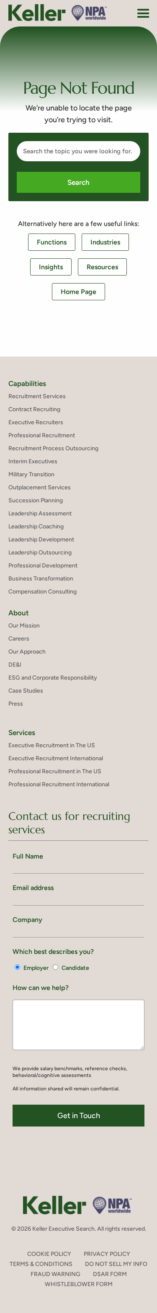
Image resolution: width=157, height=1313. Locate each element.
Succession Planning (35, 500)
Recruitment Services (37, 396)
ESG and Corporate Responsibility (52, 677)
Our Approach (27, 651)
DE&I (14, 664)
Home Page (78, 292)
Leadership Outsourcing (40, 552)
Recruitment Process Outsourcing (53, 448)
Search (78, 182)
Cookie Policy (49, 1254)
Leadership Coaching (36, 526)
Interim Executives (32, 461)
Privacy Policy (107, 1254)
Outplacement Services (39, 487)
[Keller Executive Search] (57, 12)
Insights (51, 267)
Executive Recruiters (35, 422)
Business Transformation (40, 578)
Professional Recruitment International (58, 784)
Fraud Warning (55, 1274)
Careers (18, 638)
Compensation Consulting (42, 591)
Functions (52, 242)
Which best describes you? (53, 952)
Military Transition (31, 474)
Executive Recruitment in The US (51, 745)
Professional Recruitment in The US (54, 771)
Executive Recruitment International (55, 758)
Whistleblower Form (79, 1284)
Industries (105, 242)
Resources (102, 267)
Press (15, 703)
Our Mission (24, 625)
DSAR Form (110, 1274)
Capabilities (27, 383)
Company (27, 920)
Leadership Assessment (40, 513)
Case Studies (25, 690)
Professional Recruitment (41, 435)
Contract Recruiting (34, 409)
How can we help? (41, 988)
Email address (33, 888)
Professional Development (42, 565)
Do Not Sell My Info (116, 1264)
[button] (143, 13)
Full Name (28, 856)
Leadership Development (41, 539)
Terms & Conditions (41, 1264)
